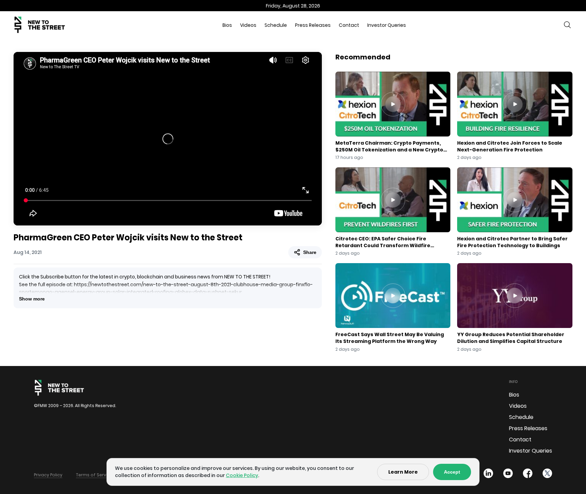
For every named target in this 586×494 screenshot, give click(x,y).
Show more (32, 298)
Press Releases (313, 25)
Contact (349, 25)
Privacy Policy (48, 475)
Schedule (276, 25)
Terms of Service (94, 475)
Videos (248, 25)
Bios (227, 25)
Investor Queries (386, 25)
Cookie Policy (242, 475)
